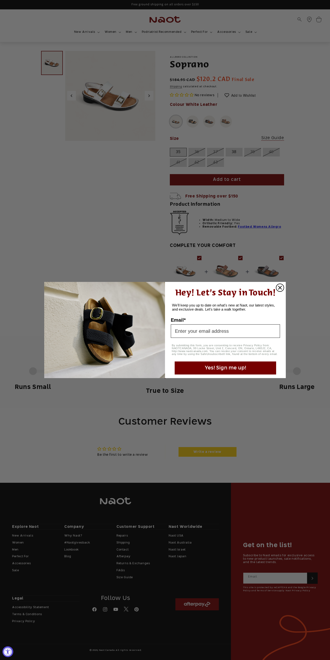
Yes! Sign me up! (225, 368)
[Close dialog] (280, 288)
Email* (178, 320)
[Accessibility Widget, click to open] (7, 651)
